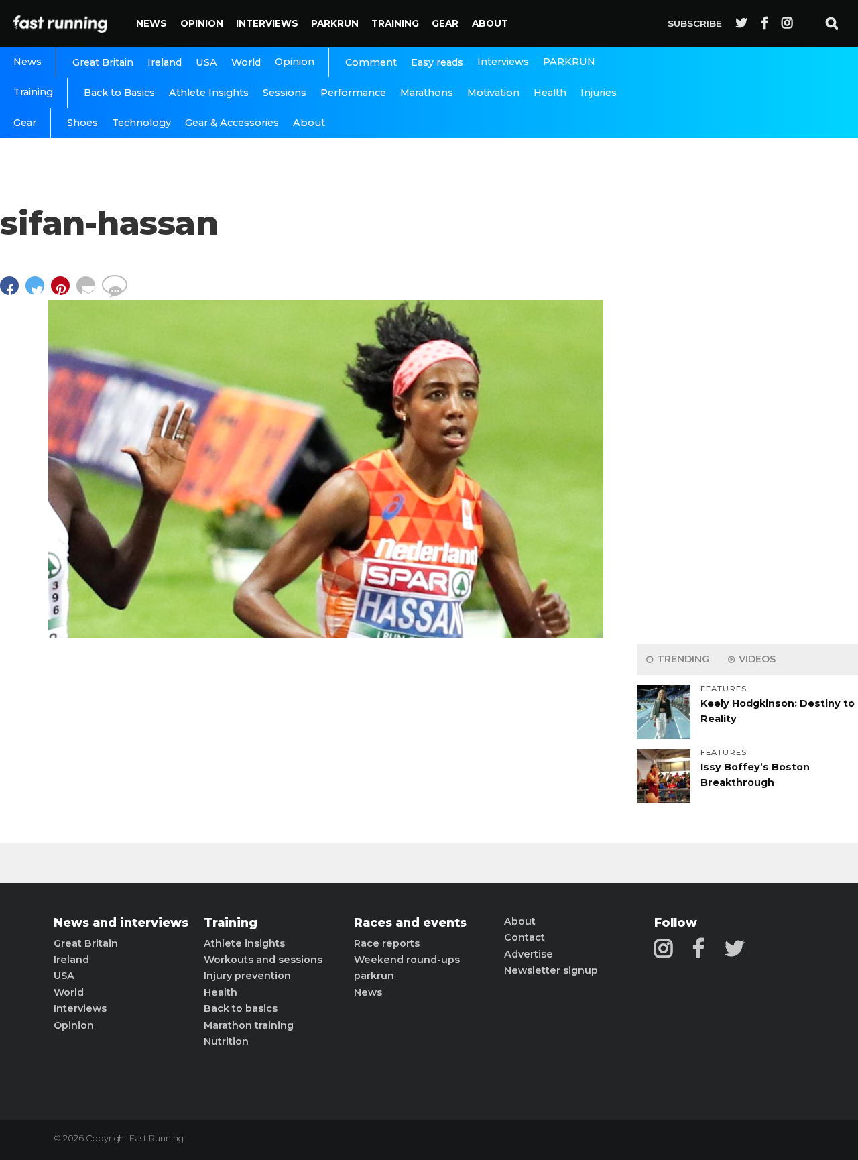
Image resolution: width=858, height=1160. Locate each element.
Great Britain (102, 62)
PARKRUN (335, 23)
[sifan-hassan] (325, 634)
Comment (371, 62)
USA (206, 62)
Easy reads (437, 62)
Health (550, 92)
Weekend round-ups (407, 959)
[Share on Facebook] (12, 292)
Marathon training (249, 1025)
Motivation (493, 92)
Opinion (201, 23)
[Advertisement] (747, 422)
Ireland (164, 62)
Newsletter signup (551, 970)
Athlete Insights (209, 92)
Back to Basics (119, 92)
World (246, 62)
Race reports (387, 943)
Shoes (82, 123)
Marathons (426, 92)
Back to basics (241, 1008)
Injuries (598, 92)
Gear (445, 23)
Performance (353, 92)
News (151, 23)
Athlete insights (244, 943)
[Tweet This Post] (38, 292)
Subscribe (695, 23)
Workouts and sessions (263, 959)
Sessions (284, 92)
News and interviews (121, 923)
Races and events (410, 923)
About (490, 23)
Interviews (267, 23)
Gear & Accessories (232, 123)
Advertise (528, 954)
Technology (141, 123)
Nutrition (226, 1041)
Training (395, 23)
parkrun (374, 975)
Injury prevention (247, 975)
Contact (524, 937)
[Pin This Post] (63, 292)
